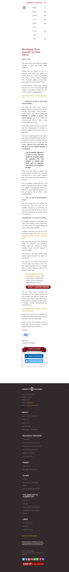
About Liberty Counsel (29, 416)
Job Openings (26, 426)
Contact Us (25, 419)
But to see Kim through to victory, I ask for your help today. (34, 236)
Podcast (25, 526)
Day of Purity (27, 466)
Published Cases (28, 530)
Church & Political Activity (31, 443)
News (34, 27)
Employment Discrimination (32, 446)
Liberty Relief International (31, 507)
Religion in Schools (29, 453)
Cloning (25, 504)
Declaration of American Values (31, 484)
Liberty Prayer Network (30, 449)
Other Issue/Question (32, 405)
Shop (34, 35)
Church (34, 15)
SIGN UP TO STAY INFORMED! (29, 536)
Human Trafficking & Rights (31, 489)
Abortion (25, 500)
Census (25, 479)
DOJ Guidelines (28, 456)
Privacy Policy (30, 551)
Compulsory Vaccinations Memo (31, 512)
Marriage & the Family (30, 469)
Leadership (25, 423)
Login (44, 1)
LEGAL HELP (30, 402)
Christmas (26, 439)
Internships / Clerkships (30, 430)
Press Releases (27, 523)
